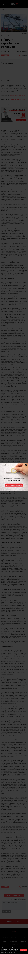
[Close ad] (26, 465)
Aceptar (23, 950)
